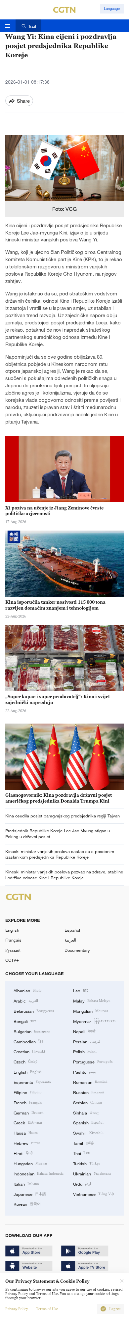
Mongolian (90, 1011)
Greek (28, 1122)
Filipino (28, 1092)
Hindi (23, 1153)
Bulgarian (32, 1031)
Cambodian (28, 1041)
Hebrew (27, 1143)
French (28, 1102)
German (29, 1112)
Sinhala (86, 1112)
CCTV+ (12, 960)
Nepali (84, 1031)
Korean (27, 1204)
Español (72, 930)
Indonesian (39, 1173)
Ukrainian (92, 1173)
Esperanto (32, 1082)
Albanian (28, 990)
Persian (86, 1041)
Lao (81, 990)
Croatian (29, 1051)
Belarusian (34, 1011)
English (12, 930)
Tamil (83, 1143)
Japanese (30, 1194)
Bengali (25, 1021)
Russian (88, 1092)
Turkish (86, 1163)
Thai (81, 1153)
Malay (91, 1000)
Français (13, 940)
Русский (13, 950)
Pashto (84, 1072)
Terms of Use (47, 1309)
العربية (70, 940)
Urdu (82, 1184)
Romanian (90, 1082)
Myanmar (94, 1021)
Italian (26, 1184)
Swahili (88, 1133)
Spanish (88, 1122)
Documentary (77, 950)
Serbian (87, 1102)
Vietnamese (93, 1194)
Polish (85, 1051)
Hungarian (30, 1163)
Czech (25, 1061)
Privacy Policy (16, 1309)
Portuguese (92, 1061)
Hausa (26, 1133)
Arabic (26, 1000)
